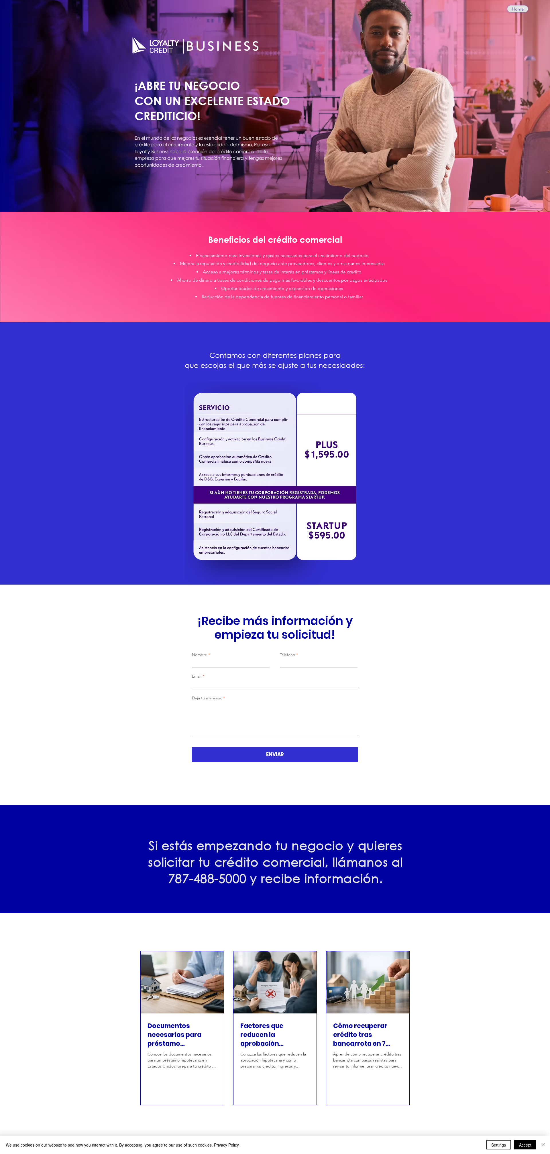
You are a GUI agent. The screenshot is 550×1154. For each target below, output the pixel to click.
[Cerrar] (543, 1144)
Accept (525, 1145)
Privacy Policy (226, 1145)
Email (196, 676)
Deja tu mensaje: (207, 698)
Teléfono (287, 655)
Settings (498, 1145)
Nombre (199, 655)
